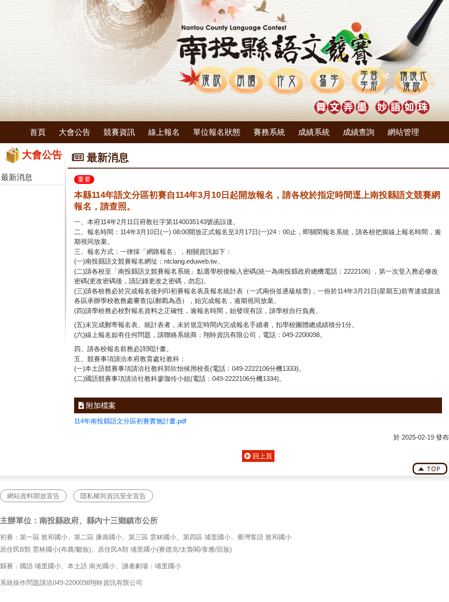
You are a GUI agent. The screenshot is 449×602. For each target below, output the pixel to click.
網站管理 (403, 132)
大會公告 (74, 132)
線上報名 (164, 132)
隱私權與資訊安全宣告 (113, 496)
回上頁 (261, 456)
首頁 (38, 132)
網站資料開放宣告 (33, 496)
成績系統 (314, 132)
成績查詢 (358, 132)
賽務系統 (269, 132)
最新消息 (16, 177)
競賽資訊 (119, 132)
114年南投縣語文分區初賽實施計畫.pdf (130, 421)
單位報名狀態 (216, 132)
